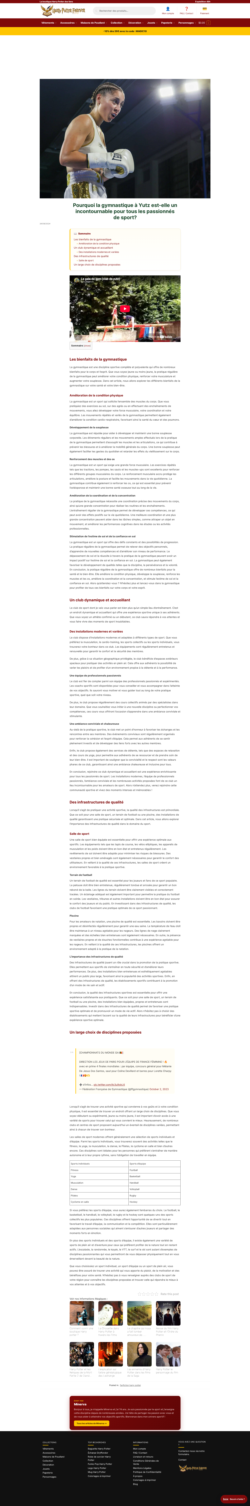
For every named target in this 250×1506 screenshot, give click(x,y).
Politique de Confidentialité (147, 1472)
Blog (135, 1484)
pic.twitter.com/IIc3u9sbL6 (109, 1084)
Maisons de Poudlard (53, 1456)
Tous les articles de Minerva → (92, 1423)
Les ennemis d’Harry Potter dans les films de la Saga (138, 1372)
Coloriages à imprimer (99, 1476)
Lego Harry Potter (97, 1468)
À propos (137, 1476)
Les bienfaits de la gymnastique (92, 239)
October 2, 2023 (159, 1089)
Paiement (204, 13)
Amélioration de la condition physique (99, 243)
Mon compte (168, 13)
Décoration (48, 1464)
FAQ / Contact (186, 13)
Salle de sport (86, 260)
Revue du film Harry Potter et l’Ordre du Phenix (167, 1331)
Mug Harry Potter (97, 1472)
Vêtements (48, 1448)
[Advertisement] (125, 57)
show (87, 345)
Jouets (46, 1468)
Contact (182, 1459)
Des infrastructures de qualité (91, 256)
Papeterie (48, 1472)
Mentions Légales (142, 1468)
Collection (48, 1460)
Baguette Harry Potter (99, 1448)
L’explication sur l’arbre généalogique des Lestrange (110, 1372)
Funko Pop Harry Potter (100, 1464)
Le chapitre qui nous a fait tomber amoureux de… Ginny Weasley (139, 1331)
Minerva (80, 1404)
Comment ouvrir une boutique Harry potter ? (81, 1331)
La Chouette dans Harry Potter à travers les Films (108, 1331)
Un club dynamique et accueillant (93, 247)
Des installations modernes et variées (99, 252)
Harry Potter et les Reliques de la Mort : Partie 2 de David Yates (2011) (81, 1372)
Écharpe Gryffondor (98, 1452)
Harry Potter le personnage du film (167, 1371)
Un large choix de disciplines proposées (97, 264)
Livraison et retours (143, 1456)
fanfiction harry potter (130, 1385)
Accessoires (49, 1452)
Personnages (49, 1476)
